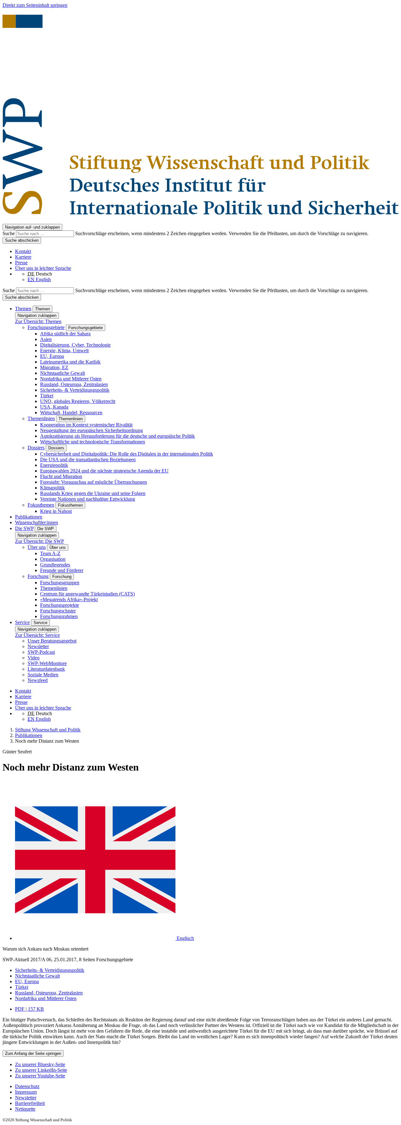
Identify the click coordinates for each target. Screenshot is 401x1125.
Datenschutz (27, 1086)
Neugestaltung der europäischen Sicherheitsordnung (91, 430)
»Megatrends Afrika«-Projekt (69, 599)
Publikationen (28, 516)
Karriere (23, 257)
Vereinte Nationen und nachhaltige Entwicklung (87, 499)
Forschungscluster (58, 610)
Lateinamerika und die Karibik (70, 361)
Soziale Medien (43, 674)
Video (33, 657)
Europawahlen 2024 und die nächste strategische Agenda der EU (104, 470)
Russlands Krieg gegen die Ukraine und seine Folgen (92, 493)
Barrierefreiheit (30, 1103)
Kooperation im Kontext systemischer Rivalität (86, 424)
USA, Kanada (54, 407)
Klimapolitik (52, 487)
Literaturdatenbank (46, 669)
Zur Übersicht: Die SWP (39, 541)
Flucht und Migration (61, 476)
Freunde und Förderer (61, 570)
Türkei (46, 395)
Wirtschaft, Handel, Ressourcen (71, 412)
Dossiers (36, 447)
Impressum (26, 1092)
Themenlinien (41, 418)
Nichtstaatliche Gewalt (62, 373)
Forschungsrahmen (59, 616)
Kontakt (23, 251)
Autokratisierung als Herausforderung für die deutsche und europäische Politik (117, 436)
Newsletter (38, 646)
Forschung (38, 576)
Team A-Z (50, 553)
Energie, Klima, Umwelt (64, 350)
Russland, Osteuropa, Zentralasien (74, 384)
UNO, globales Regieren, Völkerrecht (77, 401)
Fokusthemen (41, 505)
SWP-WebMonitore (47, 663)
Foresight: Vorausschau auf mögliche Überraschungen (93, 482)
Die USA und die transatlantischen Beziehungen (88, 459)
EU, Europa (52, 356)
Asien (46, 339)
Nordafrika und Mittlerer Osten (71, 378)
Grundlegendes (55, 564)
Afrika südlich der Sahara (65, 333)
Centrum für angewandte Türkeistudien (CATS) (87, 593)
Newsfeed (38, 680)
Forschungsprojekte (59, 605)
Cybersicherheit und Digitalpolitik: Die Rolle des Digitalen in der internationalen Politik (126, 454)
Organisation (52, 559)
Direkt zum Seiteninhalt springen (35, 5)
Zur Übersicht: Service (37, 635)
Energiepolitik (54, 465)
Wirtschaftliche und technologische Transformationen (92, 441)
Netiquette (25, 1109)
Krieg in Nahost (56, 511)
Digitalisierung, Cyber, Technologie (75, 345)
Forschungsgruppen (59, 582)
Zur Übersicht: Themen (38, 321)
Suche (9, 233)
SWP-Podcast (41, 652)
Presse (21, 262)
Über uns (37, 547)
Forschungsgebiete (46, 327)
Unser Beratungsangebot (52, 640)
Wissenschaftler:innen (36, 522)
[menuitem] (206, 1086)
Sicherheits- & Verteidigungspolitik (74, 390)
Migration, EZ (54, 367)
